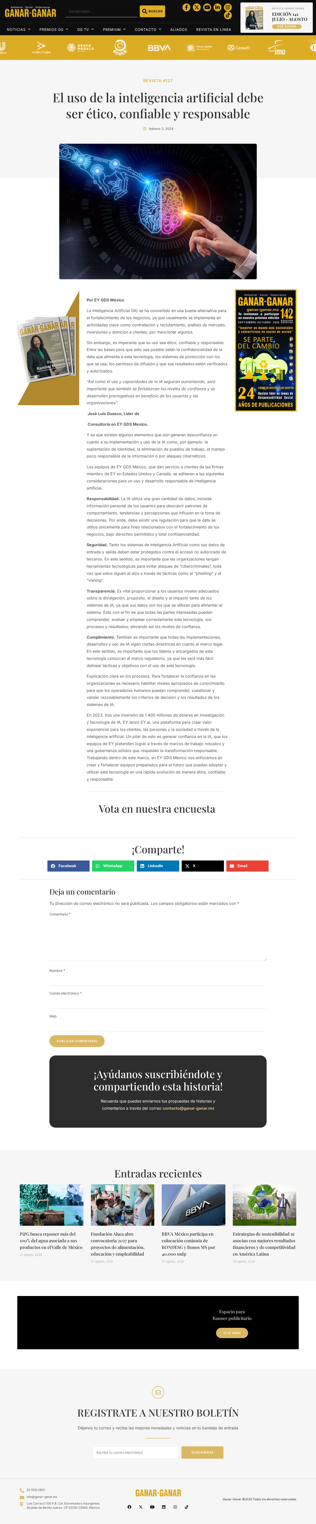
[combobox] (101, 11)
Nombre (57, 970)
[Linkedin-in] (217, 7)
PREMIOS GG (51, 29)
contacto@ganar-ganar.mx (188, 1108)
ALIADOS (178, 29)
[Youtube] (207, 7)
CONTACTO (146, 29)
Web (53, 1016)
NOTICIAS (16, 29)
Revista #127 (158, 80)
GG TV (83, 29)
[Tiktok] (228, 15)
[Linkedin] (163, 1506)
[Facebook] (129, 1506)
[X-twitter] (197, 7)
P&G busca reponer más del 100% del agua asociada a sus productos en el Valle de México (51, 1240)
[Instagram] (228, 7)
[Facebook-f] (186, 7)
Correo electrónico (65, 993)
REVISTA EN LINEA (213, 29)
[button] (68, 866)
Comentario (60, 914)
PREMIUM (112, 29)
